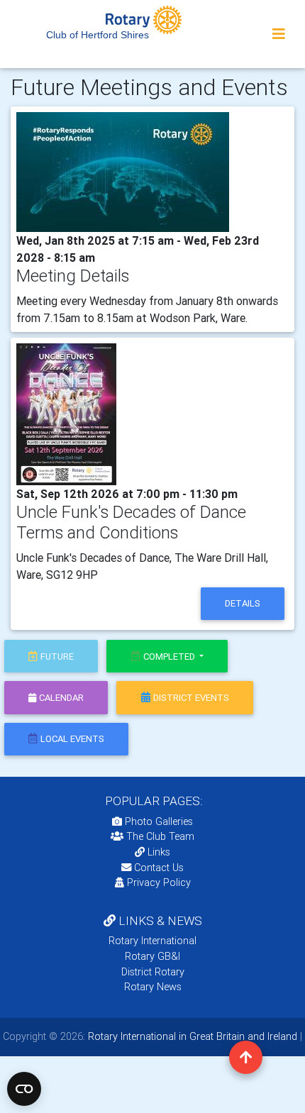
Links (159, 852)
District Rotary (152, 971)
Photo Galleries (157, 821)
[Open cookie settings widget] (24, 1089)
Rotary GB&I (152, 956)
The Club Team (160, 836)
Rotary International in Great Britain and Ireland (191, 1036)
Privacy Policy (159, 882)
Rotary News (153, 986)
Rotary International (152, 940)
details (242, 603)
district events (191, 698)
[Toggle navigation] (279, 34)
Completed (170, 656)
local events (72, 739)
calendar (61, 698)
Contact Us (157, 867)
